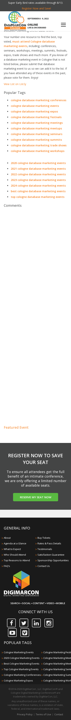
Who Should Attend (15, 554)
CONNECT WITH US (35, 611)
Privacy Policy (25, 714)
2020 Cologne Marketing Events (22, 658)
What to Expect (12, 549)
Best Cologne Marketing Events (21, 663)
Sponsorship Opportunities (53, 560)
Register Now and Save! (36, 8)
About (7, 537)
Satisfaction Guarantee (50, 554)
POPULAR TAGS (18, 642)
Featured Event (16, 427)
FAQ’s (7, 566)
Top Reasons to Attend (17, 560)
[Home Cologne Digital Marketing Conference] (15, 21)
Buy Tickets (43, 537)
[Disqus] (35, 262)
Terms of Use (43, 714)
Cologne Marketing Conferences (22, 675)
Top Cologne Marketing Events (21, 669)
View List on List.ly (15, 84)
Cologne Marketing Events (19, 652)
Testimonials (44, 549)
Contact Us (43, 566)
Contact (58, 714)
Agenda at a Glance (15, 543)
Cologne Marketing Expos (18, 680)
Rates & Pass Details (49, 543)
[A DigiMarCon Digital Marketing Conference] (21, 595)
